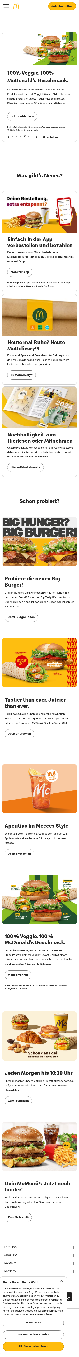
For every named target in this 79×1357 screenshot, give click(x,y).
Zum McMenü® (18, 1217)
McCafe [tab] (20, 136)
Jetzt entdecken (22, 116)
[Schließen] (61, 1281)
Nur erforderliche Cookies (33, 1335)
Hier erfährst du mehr (25, 467)
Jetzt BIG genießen (21, 617)
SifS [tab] (12, 136)
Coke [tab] (16, 136)
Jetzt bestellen (62, 6)
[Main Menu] (6, 6)
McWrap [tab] (24, 136)
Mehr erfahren (18, 975)
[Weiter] (36, 136)
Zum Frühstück (18, 1101)
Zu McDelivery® (22, 375)
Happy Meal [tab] (28, 136)
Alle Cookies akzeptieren (33, 1346)
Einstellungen (33, 1323)
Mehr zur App (20, 272)
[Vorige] (8, 136)
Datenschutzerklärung (39, 1315)
